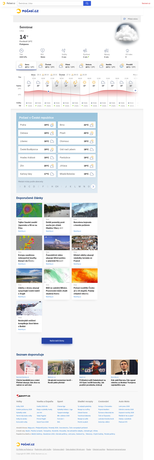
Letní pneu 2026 (124, 406)
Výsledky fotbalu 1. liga (65, 409)
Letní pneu (71, 434)
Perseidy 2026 (53, 428)
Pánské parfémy (109, 434)
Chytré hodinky (98, 434)
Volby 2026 (20, 406)
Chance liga (61, 406)
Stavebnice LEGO (49, 434)
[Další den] (135, 90)
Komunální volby (21, 422)
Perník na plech (83, 422)
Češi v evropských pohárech (78, 428)
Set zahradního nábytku (75, 431)
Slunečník (55, 431)
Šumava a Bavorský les (106, 412)
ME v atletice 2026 (63, 416)
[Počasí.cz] (27, 11)
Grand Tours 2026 (42, 422)
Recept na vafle (83, 419)
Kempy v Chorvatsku (105, 406)
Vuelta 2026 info (42, 406)
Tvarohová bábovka (84, 416)
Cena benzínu (63, 428)
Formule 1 (60, 419)
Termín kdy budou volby (24, 416)
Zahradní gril (88, 431)
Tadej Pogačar (41, 416)
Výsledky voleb (21, 412)
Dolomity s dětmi (104, 422)
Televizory (89, 434)
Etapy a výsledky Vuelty (44, 409)
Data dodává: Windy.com (75, 449)
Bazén (28, 431)
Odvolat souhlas (99, 449)
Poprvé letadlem (103, 409)
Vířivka (95, 431)
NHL (58, 422)
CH (56, 186)
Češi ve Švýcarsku (104, 416)
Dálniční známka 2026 (126, 409)
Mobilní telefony (37, 434)
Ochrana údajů (58, 449)
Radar (88, 449)
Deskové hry (80, 434)
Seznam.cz (146, 3)
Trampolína (47, 431)
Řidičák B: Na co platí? (126, 416)
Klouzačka (62, 431)
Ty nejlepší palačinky (84, 406)
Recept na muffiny (84, 409)
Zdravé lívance (82, 412)
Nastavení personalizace (116, 449)
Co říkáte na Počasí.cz (24, 449)
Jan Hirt (39, 412)
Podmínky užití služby (43, 449)
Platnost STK (123, 422)
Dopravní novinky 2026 (126, 412)
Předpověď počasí (42, 428)
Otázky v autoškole (125, 419)
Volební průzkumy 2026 (24, 409)
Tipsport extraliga (63, 412)
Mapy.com (31, 428)
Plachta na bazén (36, 431)
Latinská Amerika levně (106, 419)
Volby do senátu (21, 419)
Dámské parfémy (61, 434)
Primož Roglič (41, 419)
